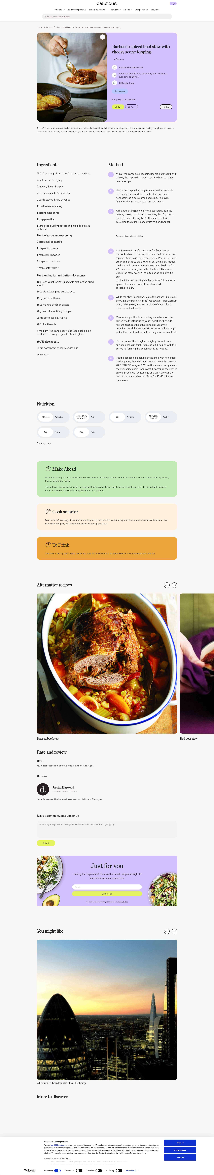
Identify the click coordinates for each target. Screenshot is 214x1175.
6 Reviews (119, 59)
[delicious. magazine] (107, 3)
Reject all (180, 1157)
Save (119, 107)
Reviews (155, 9)
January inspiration (76, 9)
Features (114, 9)
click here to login (84, 765)
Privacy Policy (122, 902)
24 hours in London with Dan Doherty (61, 1083)
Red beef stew (189, 738)
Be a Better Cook (97, 9)
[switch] (79, 1170)
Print (133, 107)
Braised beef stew (48, 738)
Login (173, 3)
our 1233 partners (58, 1145)
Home (39, 27)
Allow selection (180, 1150)
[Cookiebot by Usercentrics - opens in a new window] (29, 1170)
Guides (126, 9)
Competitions (141, 9)
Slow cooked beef (63, 27)
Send (168, 107)
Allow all (180, 1143)
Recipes (58, 9)
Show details (131, 1171)
